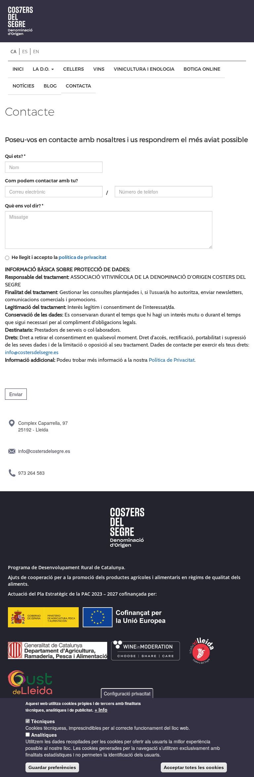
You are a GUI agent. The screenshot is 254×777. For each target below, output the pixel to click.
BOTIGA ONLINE (202, 69)
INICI (18, 69)
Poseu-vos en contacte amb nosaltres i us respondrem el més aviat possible (126, 139)
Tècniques (43, 721)
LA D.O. (42, 69)
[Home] (23, 21)
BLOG (50, 86)
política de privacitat (82, 257)
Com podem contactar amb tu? (41, 181)
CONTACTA (78, 86)
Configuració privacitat (127, 693)
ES (24, 52)
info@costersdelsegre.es (32, 352)
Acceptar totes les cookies (194, 767)
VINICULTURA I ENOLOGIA (144, 69)
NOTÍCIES (23, 86)
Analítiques (44, 734)
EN (36, 52)
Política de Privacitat (171, 360)
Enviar (15, 394)
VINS (99, 69)
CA (14, 52)
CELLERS (73, 69)
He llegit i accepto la (59, 257)
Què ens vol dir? (24, 206)
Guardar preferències (52, 767)
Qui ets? (15, 156)
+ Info (101, 709)
